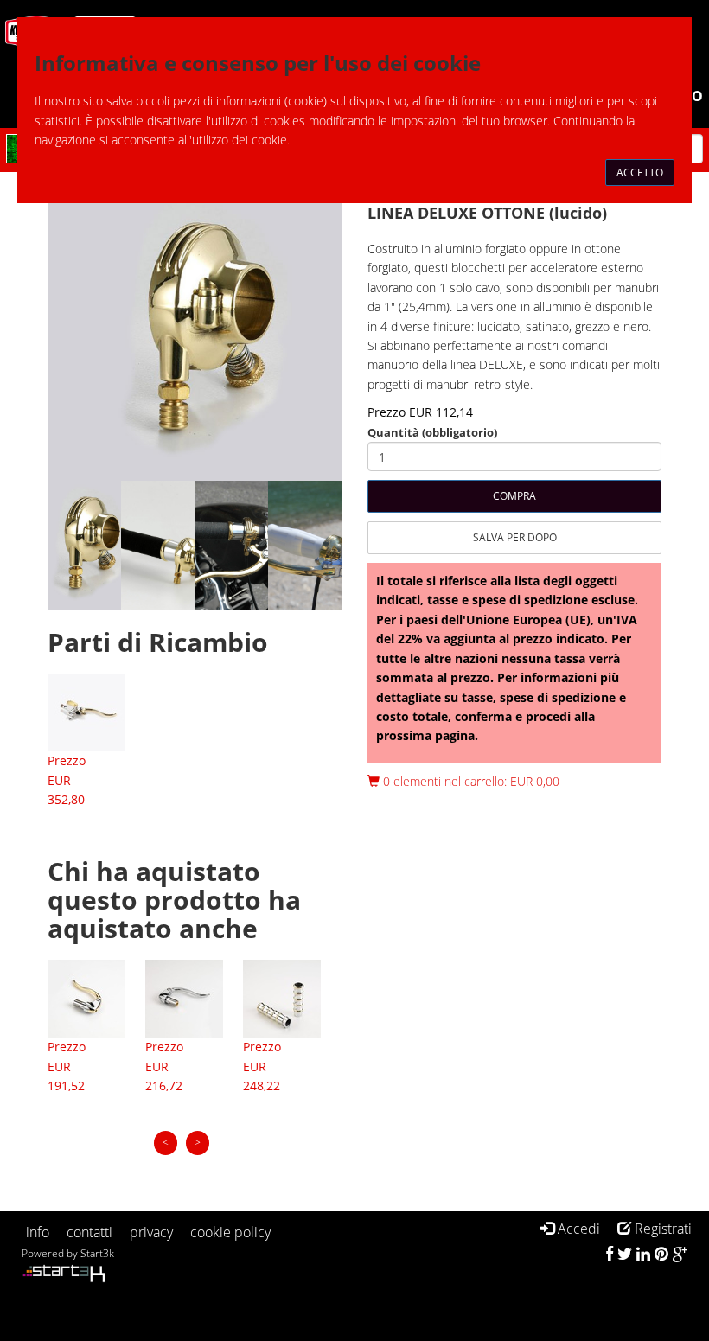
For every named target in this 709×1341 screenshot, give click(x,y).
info (37, 1232)
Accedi (577, 1228)
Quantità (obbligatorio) (432, 432)
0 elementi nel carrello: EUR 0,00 (469, 781)
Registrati (661, 1228)
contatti (89, 1232)
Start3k (97, 1253)
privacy (151, 1232)
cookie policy (230, 1232)
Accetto (639, 172)
